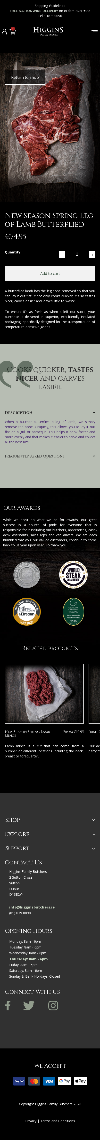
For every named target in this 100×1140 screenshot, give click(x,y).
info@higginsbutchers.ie (32, 907)
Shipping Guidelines (50, 5)
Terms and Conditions (57, 1121)
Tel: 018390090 (50, 15)
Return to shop (25, 77)
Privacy (30, 1121)
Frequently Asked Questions (35, 456)
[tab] (50, 427)
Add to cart (50, 273)
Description (18, 413)
